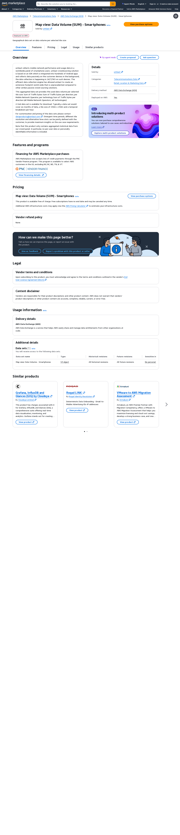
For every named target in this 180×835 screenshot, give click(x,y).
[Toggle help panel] (175, 16)
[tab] (21, 47)
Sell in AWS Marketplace (136, 9)
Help (176, 9)
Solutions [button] (51, 9)
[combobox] (73, 4)
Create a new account (169, 4)
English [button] (141, 4)
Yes (115, 97)
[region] (86, 359)
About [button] (4, 9)
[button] (108, 25)
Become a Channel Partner (113, 9)
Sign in (153, 4)
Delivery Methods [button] (34, 9)
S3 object (65, 362)
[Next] (166, 404)
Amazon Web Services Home (160, 9)
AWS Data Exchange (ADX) (125, 90)
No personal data (152, 362)
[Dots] (84, 431)
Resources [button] (65, 9)
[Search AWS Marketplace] (113, 4)
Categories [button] (17, 9)
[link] (110, 16)
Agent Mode (129, 4)
